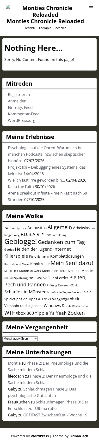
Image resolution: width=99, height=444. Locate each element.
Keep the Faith (21, 186)
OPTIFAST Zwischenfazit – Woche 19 (55, 415)
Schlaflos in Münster (25, 292)
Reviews (63, 285)
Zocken (76, 312)
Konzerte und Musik (16, 264)
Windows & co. (57, 305)
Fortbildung (59, 235)
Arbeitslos (81, 227)
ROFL (74, 285)
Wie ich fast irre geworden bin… (36, 180)
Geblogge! (20, 241)
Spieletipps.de (15, 299)
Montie (14, 363)
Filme (46, 234)
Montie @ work (30, 271)
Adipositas (37, 227)
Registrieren (19, 94)
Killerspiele (16, 256)
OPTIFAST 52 (38, 278)
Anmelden (17, 101)
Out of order (58, 277)
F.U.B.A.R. (31, 234)
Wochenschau (80, 306)
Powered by (30, 436)
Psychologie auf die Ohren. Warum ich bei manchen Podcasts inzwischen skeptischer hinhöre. (46, 154)
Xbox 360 (25, 313)
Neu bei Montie (80, 270)
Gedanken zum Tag (61, 242)
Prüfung (52, 285)
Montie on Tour (54, 270)
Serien (76, 292)
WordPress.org (21, 120)
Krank (35, 263)
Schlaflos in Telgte (59, 292)
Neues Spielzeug (16, 278)
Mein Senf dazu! (71, 263)
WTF (9, 312)
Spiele (86, 292)
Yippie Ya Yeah (51, 313)
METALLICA (11, 271)
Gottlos (9, 250)
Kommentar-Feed (24, 114)
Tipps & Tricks (39, 299)
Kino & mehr (39, 256)
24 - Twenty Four (15, 228)
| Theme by (69, 436)
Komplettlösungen (67, 256)
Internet (62, 249)
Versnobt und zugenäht (23, 305)
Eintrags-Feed (20, 107)
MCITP (45, 264)
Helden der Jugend (33, 249)
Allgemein (60, 227)
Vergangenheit (65, 299)
